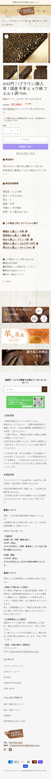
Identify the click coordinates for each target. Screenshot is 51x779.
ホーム (4, 21)
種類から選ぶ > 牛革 (13, 231)
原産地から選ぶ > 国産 (14, 235)
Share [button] (8, 281)
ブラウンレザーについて (14, 666)
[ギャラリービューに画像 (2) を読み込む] (25, 72)
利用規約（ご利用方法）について (20, 266)
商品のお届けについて (15, 270)
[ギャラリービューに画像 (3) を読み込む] (40, 72)
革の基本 (7, 677)
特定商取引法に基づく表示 (14, 721)
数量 (4, 126)
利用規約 (7, 715)
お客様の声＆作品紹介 (13, 683)
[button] (6, 11)
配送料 (11, 109)
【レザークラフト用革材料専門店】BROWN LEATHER (29, 771)
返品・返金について (14, 274)
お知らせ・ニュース (12, 671)
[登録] (44, 389)
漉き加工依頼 (11, 263)
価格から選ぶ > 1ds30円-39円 (19, 243)
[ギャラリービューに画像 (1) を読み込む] (10, 72)
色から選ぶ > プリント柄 (16, 239)
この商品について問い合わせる (19, 259)
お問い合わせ (9, 688)
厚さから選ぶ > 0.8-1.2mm (17, 247)
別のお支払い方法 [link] (25, 153)
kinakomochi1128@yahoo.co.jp (24, 651)
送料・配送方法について (14, 704)
